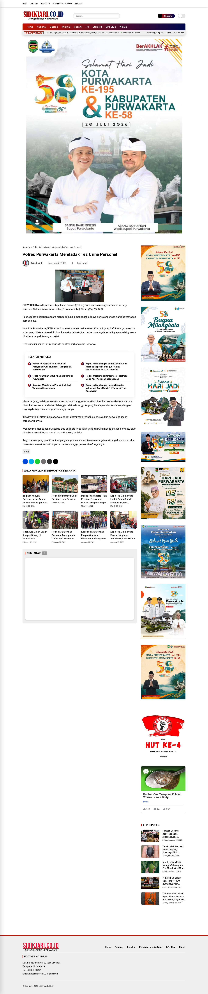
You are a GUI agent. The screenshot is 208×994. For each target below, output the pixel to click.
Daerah (54, 26)
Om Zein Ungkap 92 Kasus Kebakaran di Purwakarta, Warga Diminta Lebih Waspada (50, 32)
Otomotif (97, 26)
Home (25, 4)
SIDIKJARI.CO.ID (46, 986)
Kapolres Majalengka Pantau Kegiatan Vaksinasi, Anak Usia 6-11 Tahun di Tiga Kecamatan (106, 388)
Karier (182, 947)
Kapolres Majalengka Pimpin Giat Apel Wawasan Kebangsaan (51, 386)
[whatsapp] (37, 461)
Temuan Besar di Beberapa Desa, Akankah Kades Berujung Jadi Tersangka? (170, 834)
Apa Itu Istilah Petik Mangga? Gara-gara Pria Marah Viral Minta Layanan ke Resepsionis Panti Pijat (173, 865)
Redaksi (78, 4)
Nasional (41, 26)
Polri (35, 247)
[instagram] (175, 3)
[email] (49, 461)
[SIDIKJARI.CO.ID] (44, 19)
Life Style (111, 26)
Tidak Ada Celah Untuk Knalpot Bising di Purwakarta (52, 377)
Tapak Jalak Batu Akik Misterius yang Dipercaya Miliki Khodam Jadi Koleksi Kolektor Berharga (173, 849)
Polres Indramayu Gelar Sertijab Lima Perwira (64, 497)
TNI (87, 26)
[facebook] (165, 3)
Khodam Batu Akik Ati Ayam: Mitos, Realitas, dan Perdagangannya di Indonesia (173, 896)
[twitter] (170, 3)
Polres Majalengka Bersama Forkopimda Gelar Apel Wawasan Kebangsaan (106, 377)
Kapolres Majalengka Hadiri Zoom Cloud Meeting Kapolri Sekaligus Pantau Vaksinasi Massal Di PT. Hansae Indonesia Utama (106, 366)
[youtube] (179, 3)
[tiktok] (184, 3)
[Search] (117, 16)
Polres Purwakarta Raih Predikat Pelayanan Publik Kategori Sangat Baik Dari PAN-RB (52, 366)
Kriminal (66, 26)
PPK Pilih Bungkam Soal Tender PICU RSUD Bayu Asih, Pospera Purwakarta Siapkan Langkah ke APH (172, 881)
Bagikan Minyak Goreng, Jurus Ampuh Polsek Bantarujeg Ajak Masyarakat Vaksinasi (35, 499)
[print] (43, 461)
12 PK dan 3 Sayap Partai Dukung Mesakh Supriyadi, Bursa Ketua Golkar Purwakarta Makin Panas (133, 32)
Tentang (34, 4)
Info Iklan (45, 4)
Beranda (26, 247)
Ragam (78, 26)
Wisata (123, 26)
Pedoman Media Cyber (62, 4)
